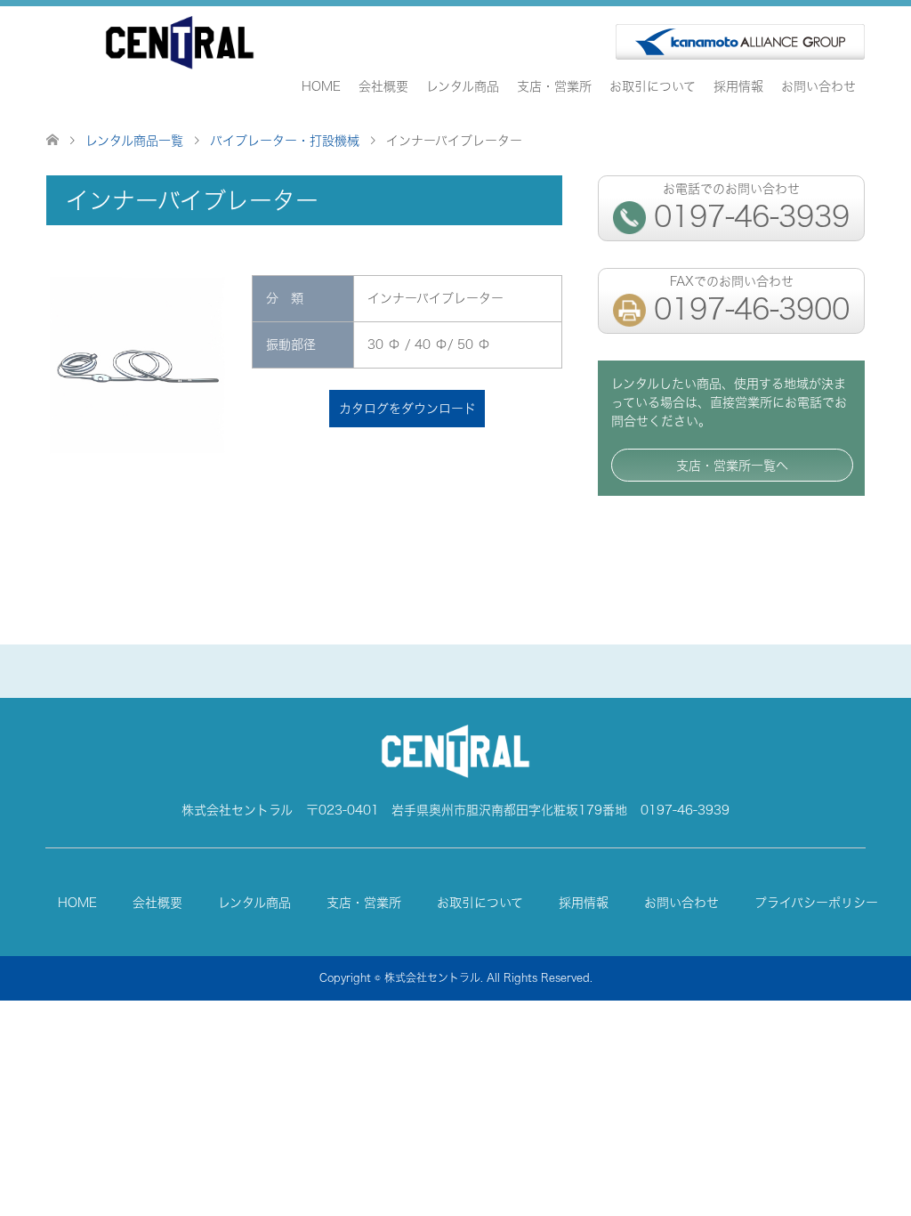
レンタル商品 (462, 85)
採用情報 (738, 85)
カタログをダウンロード (407, 408)
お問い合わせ (818, 85)
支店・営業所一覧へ (732, 465)
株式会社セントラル (432, 978)
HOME (321, 85)
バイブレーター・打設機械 (284, 140)
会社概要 (383, 85)
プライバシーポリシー (816, 902)
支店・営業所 (554, 85)
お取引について (652, 85)
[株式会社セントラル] (179, 42)
